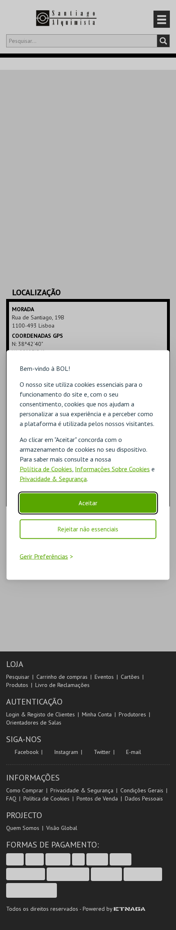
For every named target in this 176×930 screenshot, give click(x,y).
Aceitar (88, 502)
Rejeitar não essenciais (88, 529)
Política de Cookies (46, 468)
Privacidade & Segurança (53, 478)
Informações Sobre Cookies (112, 468)
